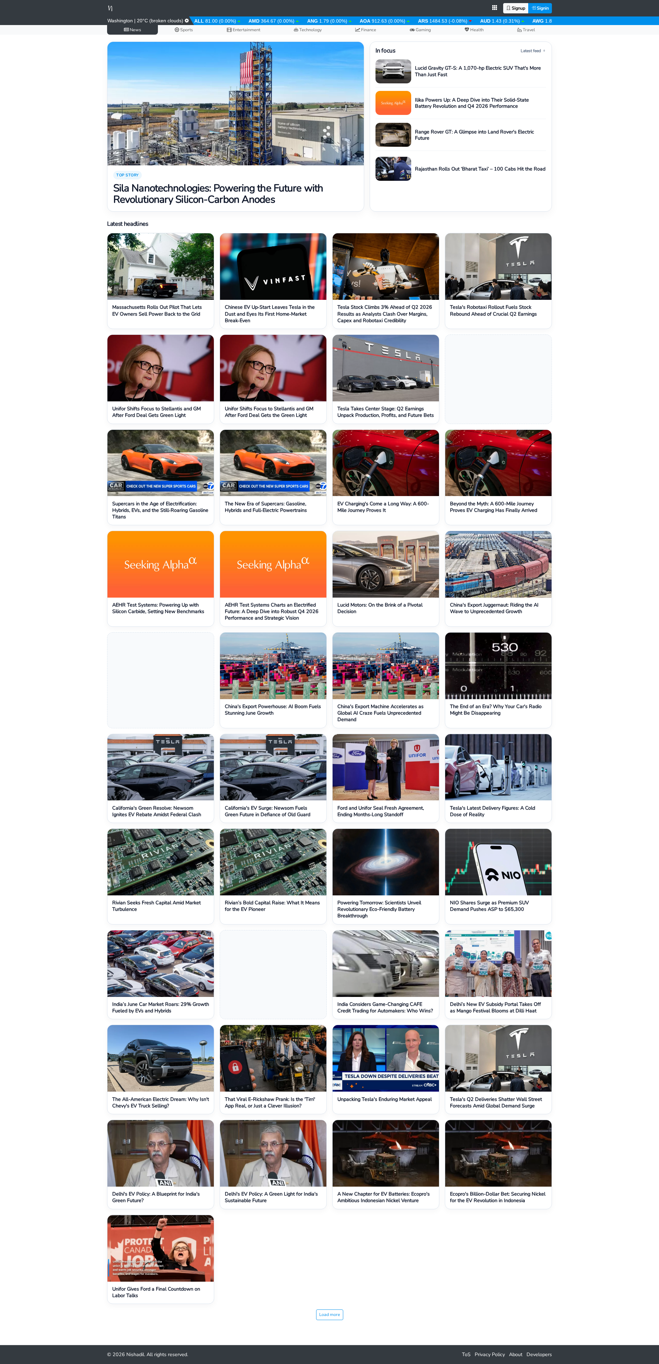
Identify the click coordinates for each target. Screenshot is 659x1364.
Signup (518, 8)
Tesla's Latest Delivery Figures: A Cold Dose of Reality (492, 811)
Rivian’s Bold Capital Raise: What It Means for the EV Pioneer (272, 906)
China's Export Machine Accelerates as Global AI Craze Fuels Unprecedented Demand (380, 713)
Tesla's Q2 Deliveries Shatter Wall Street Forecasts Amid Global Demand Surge (496, 1102)
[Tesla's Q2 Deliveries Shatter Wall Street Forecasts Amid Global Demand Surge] (498, 1058)
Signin (542, 8)
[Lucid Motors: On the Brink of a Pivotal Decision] (386, 564)
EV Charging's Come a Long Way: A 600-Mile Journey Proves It (383, 507)
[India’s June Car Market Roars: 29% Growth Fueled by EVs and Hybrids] (160, 963)
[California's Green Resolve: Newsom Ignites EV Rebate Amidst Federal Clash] (160, 767)
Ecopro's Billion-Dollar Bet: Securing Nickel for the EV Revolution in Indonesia (497, 1197)
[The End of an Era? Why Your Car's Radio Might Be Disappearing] (498, 666)
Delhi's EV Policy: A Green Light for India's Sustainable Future (271, 1197)
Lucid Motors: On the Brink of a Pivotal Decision (380, 608)
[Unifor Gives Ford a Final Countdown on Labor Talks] (160, 1248)
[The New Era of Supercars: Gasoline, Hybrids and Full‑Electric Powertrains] (273, 463)
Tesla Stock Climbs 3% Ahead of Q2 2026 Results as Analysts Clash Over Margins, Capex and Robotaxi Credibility (384, 314)
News (135, 30)
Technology (310, 30)
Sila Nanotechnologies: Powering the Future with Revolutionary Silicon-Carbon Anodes (218, 193)
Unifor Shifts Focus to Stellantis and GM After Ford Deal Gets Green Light (156, 412)
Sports (186, 30)
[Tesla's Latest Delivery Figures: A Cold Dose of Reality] (498, 767)
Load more (329, 1314)
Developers (539, 1354)
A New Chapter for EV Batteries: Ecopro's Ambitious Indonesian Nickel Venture (383, 1197)
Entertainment (246, 30)
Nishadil (135, 1354)
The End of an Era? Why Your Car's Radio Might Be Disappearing (496, 709)
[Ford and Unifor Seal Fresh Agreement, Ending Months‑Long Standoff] (386, 767)
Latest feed (531, 51)
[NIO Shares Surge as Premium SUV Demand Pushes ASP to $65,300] (498, 862)
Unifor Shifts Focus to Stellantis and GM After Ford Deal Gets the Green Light (269, 412)
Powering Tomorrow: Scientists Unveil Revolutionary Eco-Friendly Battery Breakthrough (379, 909)
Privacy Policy (490, 1354)
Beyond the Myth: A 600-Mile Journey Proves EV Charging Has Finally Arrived (493, 507)
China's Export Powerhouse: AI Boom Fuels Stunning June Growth (273, 709)
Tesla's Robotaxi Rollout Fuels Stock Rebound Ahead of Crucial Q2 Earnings (493, 310)
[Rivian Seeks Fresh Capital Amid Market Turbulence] (160, 862)
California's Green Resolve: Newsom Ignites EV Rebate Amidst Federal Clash (156, 811)
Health (476, 30)
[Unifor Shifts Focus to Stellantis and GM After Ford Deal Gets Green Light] (160, 368)
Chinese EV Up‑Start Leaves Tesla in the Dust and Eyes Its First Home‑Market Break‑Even (270, 314)
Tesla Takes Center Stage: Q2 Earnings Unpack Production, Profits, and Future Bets (385, 412)
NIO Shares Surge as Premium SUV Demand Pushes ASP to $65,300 (489, 906)
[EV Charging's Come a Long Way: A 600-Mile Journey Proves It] (386, 463)
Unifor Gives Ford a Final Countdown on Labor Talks (156, 1292)
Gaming (423, 30)
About (515, 1354)
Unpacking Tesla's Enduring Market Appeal (384, 1099)
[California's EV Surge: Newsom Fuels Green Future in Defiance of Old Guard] (273, 767)
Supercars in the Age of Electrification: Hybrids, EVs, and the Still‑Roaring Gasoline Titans (160, 510)
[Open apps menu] (494, 8)
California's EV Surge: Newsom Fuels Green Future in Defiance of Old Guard (267, 811)
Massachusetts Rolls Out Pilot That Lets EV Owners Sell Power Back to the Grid (157, 310)
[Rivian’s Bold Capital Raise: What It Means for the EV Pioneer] (273, 862)
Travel (528, 30)
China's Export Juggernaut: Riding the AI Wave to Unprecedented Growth (494, 608)
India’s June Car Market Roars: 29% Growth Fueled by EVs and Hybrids (160, 1007)
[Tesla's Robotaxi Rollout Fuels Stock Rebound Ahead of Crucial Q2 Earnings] (498, 266)
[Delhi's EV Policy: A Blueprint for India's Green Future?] (160, 1153)
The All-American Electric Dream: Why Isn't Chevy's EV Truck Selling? (160, 1102)
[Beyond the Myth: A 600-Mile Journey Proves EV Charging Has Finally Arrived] (498, 463)
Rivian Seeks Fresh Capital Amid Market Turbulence (156, 906)
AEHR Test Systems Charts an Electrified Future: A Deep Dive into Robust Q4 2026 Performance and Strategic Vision (272, 611)
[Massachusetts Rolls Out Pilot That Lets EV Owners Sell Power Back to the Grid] (160, 266)
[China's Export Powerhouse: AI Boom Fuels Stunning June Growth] (273, 666)
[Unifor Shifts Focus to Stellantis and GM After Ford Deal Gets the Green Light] (273, 368)
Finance (368, 30)
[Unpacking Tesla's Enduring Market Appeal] (386, 1058)
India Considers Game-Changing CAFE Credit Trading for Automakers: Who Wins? (385, 1007)
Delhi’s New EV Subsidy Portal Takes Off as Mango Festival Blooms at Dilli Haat (495, 1007)
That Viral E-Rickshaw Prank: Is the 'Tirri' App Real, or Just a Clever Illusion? (270, 1102)
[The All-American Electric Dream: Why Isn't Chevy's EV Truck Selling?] (160, 1058)
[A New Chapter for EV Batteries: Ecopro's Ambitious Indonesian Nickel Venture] (386, 1153)
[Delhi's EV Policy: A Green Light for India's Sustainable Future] (273, 1153)
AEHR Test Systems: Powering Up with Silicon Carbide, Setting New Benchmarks (158, 608)
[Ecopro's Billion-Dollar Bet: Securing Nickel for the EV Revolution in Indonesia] (498, 1153)
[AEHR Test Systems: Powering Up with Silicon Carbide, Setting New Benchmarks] (160, 564)
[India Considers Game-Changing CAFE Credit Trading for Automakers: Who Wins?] (386, 963)
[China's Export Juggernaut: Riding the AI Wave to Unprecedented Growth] (498, 564)
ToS (466, 1354)
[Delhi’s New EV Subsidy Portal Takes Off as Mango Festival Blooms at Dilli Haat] (498, 963)
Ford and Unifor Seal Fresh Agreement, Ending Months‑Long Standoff (380, 811)
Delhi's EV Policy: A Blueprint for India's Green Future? (156, 1197)
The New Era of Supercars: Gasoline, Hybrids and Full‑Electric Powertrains (266, 507)
